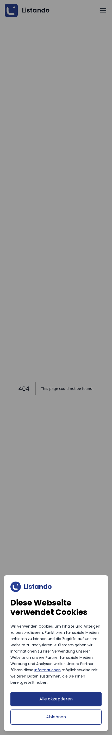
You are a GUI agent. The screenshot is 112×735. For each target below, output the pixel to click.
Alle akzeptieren (56, 699)
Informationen (47, 670)
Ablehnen (56, 717)
